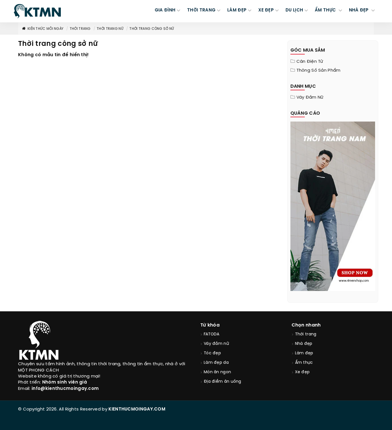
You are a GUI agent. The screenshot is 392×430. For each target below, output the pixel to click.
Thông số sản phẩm (318, 70)
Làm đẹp (304, 353)
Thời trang (80, 29)
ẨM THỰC (326, 10)
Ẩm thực (304, 363)
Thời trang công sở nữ (151, 29)
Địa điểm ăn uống (222, 382)
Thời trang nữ (110, 29)
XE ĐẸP (266, 10)
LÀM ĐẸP (237, 10)
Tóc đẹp (212, 353)
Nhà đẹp (304, 344)
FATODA (212, 334)
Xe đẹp (302, 372)
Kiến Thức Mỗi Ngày (45, 29)
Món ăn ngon (217, 372)
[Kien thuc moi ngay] (37, 11)
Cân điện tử (309, 61)
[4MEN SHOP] (332, 206)
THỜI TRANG (201, 10)
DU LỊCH (294, 10)
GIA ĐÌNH (165, 10)
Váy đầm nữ (310, 97)
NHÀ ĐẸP (359, 10)
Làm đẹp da (216, 363)
